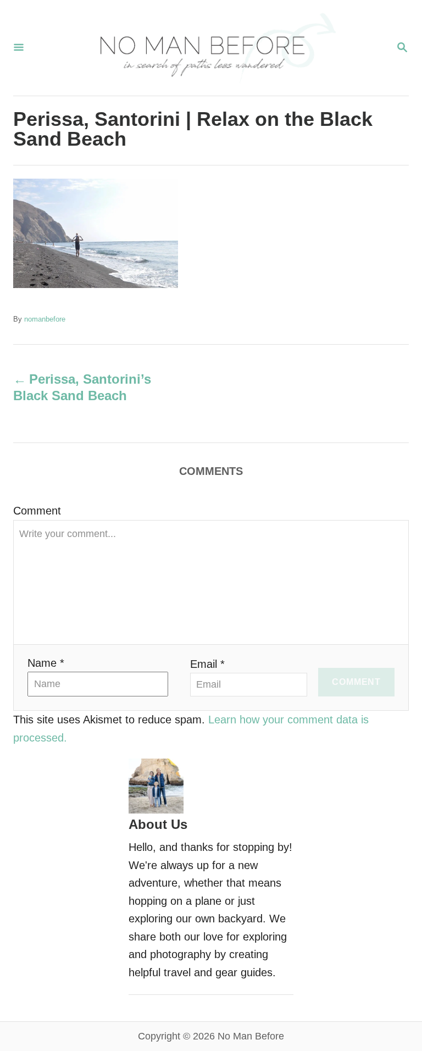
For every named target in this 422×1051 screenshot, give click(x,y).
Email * (207, 664)
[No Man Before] (209, 48)
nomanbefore (44, 319)
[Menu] (18, 48)
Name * (45, 663)
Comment (37, 511)
